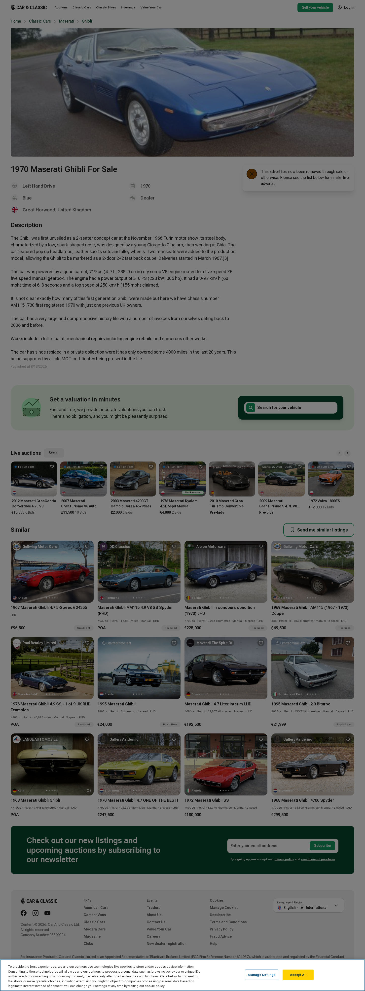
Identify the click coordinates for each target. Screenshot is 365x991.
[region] (182, 975)
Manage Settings (262, 975)
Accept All (298, 975)
